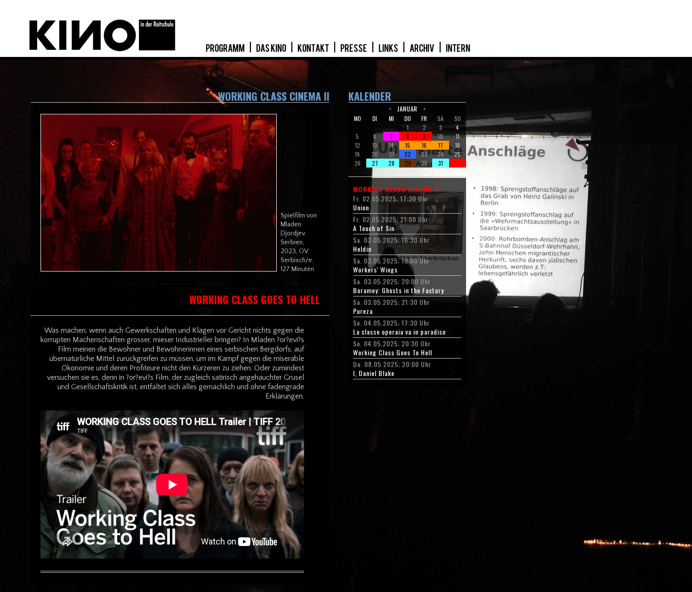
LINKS (389, 48)
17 (440, 145)
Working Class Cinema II (396, 189)
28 (391, 163)
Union (361, 207)
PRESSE (354, 48)
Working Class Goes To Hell (392, 352)
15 (407, 145)
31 (440, 163)
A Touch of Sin (373, 228)
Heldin (362, 249)
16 (424, 145)
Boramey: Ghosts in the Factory (398, 290)
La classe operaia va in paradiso (399, 332)
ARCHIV (422, 48)
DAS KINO (271, 48)
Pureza (363, 311)
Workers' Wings (375, 269)
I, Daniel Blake (373, 373)
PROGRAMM (226, 48)
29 (408, 163)
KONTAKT (314, 48)
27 (375, 163)
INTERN (458, 48)
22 (407, 154)
